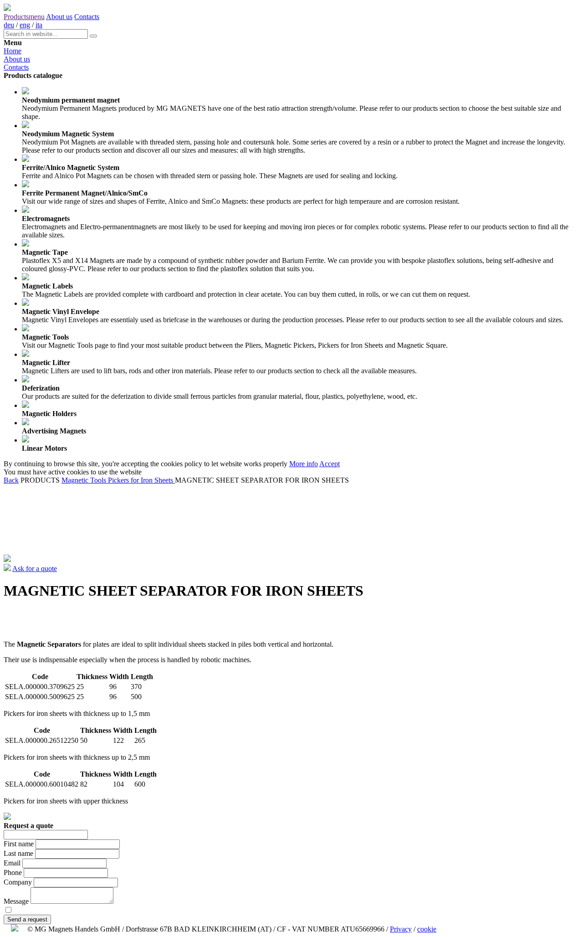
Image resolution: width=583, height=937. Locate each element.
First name (19, 844)
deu (9, 25)
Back (11, 480)
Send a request (27, 919)
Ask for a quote (34, 568)
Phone (13, 872)
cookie (426, 929)
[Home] (7, 8)
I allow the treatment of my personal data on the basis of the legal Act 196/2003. (129, 910)
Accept (329, 464)
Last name (18, 853)
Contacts (86, 17)
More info (303, 464)
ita (39, 25)
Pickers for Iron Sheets (141, 480)
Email (12, 863)
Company (18, 882)
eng (25, 25)
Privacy (401, 929)
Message (16, 901)
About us (59, 17)
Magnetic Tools (84, 480)
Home (12, 51)
